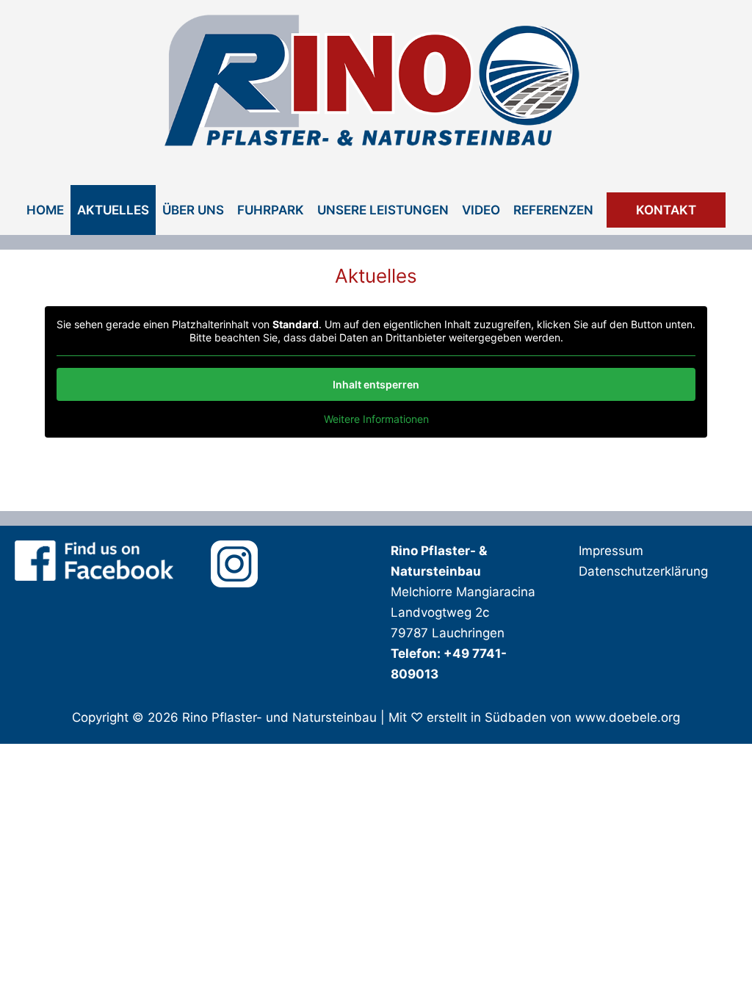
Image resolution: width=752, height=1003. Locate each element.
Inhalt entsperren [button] (376, 384)
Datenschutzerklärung (643, 571)
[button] (666, 210)
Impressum (611, 550)
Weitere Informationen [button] (376, 419)
